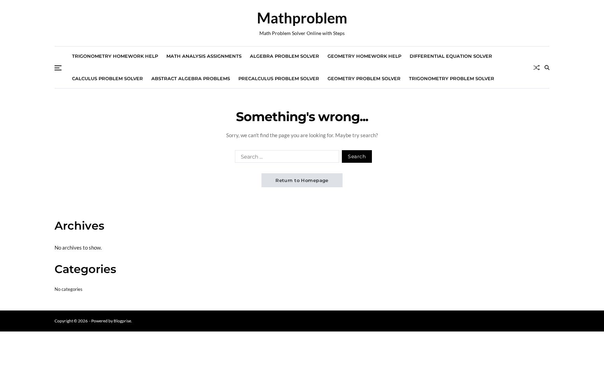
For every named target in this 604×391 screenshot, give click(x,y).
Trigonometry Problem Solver (451, 78)
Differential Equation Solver (451, 56)
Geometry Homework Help (364, 56)
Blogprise (122, 320)
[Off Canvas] (58, 67)
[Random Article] (536, 67)
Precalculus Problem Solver (278, 78)
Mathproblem (302, 18)
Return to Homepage (302, 180)
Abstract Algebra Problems (190, 78)
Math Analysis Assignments (204, 56)
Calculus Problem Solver (107, 78)
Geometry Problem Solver (364, 78)
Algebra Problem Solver (284, 56)
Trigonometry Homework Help (115, 56)
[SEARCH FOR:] (285, 158)
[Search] (547, 67)
